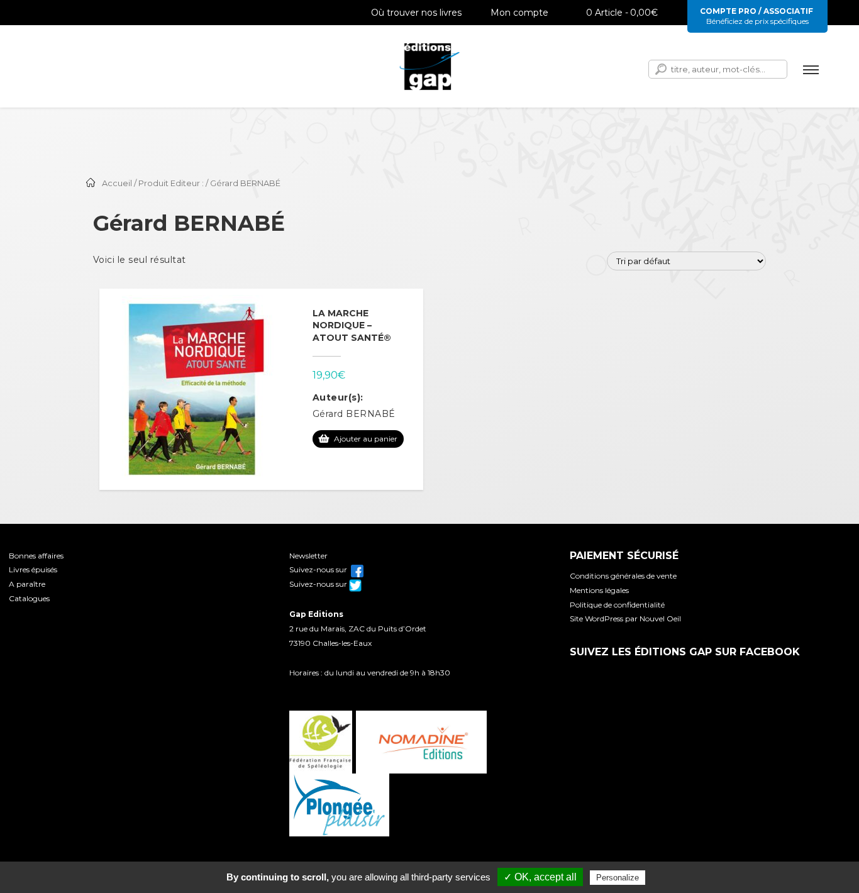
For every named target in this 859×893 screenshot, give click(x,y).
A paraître (27, 584)
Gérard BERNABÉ (354, 413)
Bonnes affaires (36, 555)
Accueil (117, 183)
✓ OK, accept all (540, 877)
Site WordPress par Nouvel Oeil (625, 618)
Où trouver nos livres (416, 12)
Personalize (617, 877)
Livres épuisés (33, 569)
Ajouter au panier (365, 438)
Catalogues (29, 598)
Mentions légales (599, 590)
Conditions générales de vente (623, 575)
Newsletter (308, 555)
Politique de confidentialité (617, 604)
